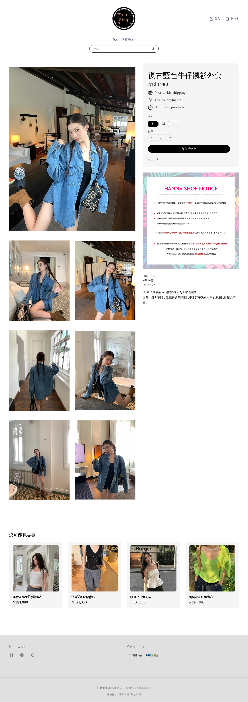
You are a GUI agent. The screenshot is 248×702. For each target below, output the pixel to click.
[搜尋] (152, 48)
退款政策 (136, 694)
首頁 (115, 39)
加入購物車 (189, 149)
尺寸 (150, 116)
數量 (150, 131)
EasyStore (144, 687)
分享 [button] (155, 159)
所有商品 (127, 39)
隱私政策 (124, 694)
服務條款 (112, 694)
